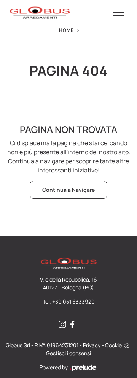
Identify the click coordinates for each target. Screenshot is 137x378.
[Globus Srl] (39, 12)
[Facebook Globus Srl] (73, 325)
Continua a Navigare (68, 189)
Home (66, 30)
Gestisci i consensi (68, 353)
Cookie (113, 345)
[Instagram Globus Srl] (63, 325)
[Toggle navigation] (118, 12)
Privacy (91, 345)
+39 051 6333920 (73, 301)
